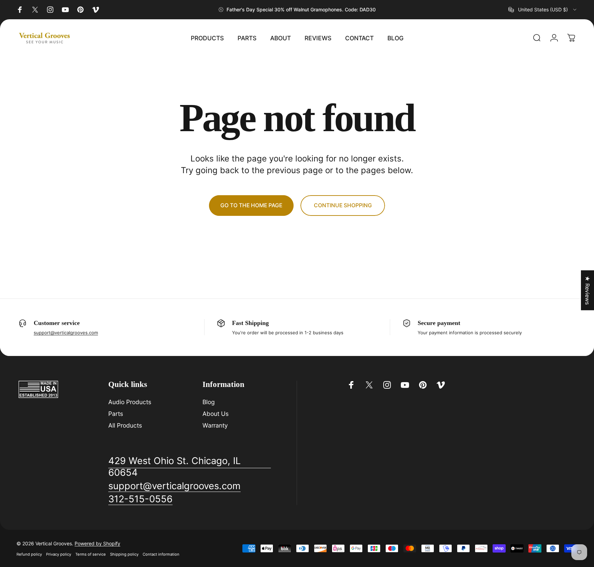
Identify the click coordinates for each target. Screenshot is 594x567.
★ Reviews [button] (587, 290)
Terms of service (90, 554)
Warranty (215, 425)
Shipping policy (124, 554)
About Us (215, 413)
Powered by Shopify (97, 543)
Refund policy (29, 554)
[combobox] (543, 9)
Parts (115, 413)
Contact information (161, 554)
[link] (189, 467)
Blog (208, 402)
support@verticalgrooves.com (66, 332)
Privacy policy (58, 554)
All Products (125, 425)
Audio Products (129, 402)
